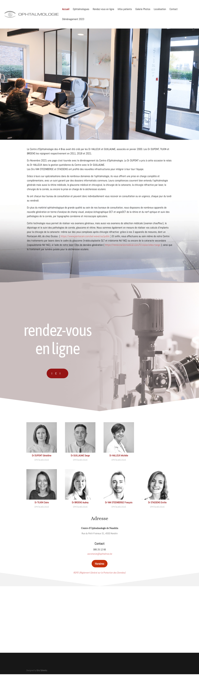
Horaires (99, 563)
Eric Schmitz (42, 670)
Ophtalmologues (81, 9)
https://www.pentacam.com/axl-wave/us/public (85, 236)
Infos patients (125, 9)
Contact (173, 9)
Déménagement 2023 (73, 19)
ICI (57, 373)
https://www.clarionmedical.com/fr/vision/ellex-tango (132, 245)
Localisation (160, 9)
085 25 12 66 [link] (99, 549)
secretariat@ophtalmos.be (99, 553)
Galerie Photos (142, 9)
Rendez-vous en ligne (103, 9)
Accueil (65, 9)
